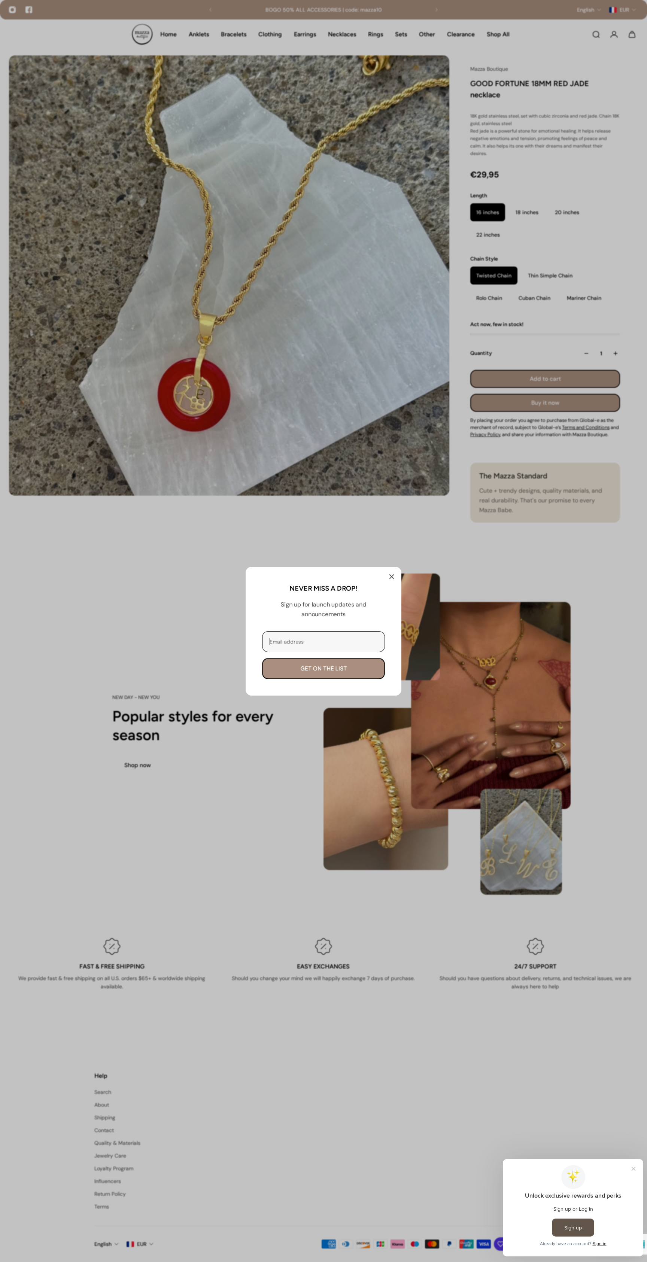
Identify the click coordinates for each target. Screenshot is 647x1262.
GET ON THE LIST (323, 668)
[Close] (391, 576)
